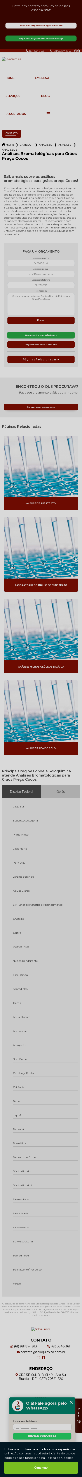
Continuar (41, 1467)
